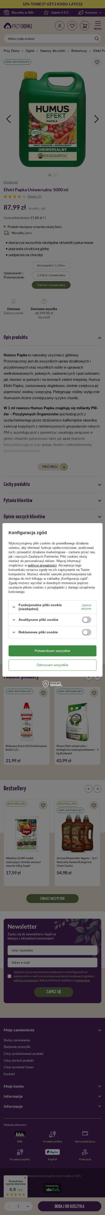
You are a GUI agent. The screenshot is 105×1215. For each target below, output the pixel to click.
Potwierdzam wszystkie (52, 651)
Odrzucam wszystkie (52, 665)
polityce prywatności (42, 565)
